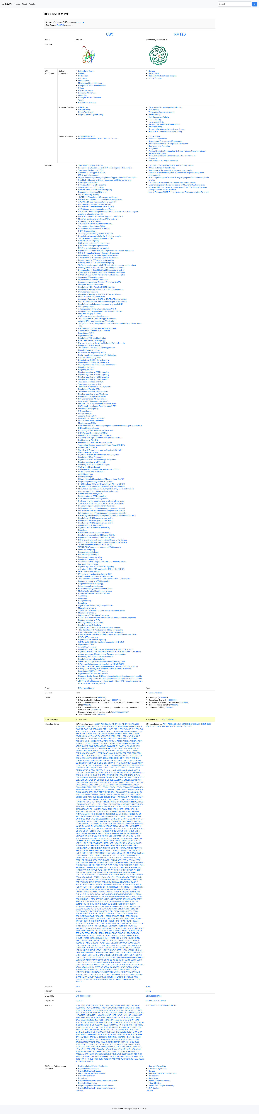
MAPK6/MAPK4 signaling (88, 408)
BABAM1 (104, 743)
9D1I (96, 1059)
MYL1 (89, 840)
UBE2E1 (137, 945)
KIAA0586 (86, 814)
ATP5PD (104, 741)
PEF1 (90, 862)
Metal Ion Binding (155, 126)
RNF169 (136, 891)
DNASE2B (94, 777)
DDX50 (128, 772)
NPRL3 (91, 850)
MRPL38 (115, 833)
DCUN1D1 (99, 772)
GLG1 (134, 792)
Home (17, 4)
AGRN (125, 726)
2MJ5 (103, 1015)
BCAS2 (96, 746)
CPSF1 (111, 767)
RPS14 (116, 896)
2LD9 (127, 1012)
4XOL (130, 1034)
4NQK (100, 1034)
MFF (97, 828)
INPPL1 (138, 806)
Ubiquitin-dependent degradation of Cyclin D (95, 481)
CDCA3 (105, 758)
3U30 (83, 1027)
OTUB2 (97, 855)
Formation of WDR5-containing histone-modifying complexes (172, 182)
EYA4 (95, 784)
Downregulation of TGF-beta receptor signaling (96, 260)
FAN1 (84, 787)
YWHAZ (79, 974)
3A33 (138, 1017)
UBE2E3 (79, 947)
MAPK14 (86, 823)
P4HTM (105, 857)
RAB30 (129, 879)
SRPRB (129, 913)
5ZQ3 (108, 1039)
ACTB (90, 726)
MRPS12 (130, 833)
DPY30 (127, 777)
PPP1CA (106, 870)
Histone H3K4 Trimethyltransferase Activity (165, 131)
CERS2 (138, 760)
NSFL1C (109, 850)
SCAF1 (83, 901)
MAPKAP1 (95, 823)
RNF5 (127, 894)
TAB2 (112, 918)
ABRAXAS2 (127, 724)
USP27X (79, 960)
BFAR (127, 746)
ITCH (99, 809)
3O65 (97, 1024)
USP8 (78, 964)
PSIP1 (90, 877)
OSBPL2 (140, 853)
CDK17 (128, 758)
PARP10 (137, 857)
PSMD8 (79, 879)
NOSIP (132, 848)
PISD (98, 865)
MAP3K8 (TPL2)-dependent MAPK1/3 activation (97, 403)
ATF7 (99, 741)
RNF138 (86, 891)
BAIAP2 (130, 743)
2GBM (88, 1010)
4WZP (119, 1034)
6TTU (112, 1044)
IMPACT (114, 806)
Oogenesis (153, 158)
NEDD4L (119, 845)
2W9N (98, 1017)
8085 (148, 986)
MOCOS (106, 831)
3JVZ (101, 1022)
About (24, 4)
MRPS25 (101, 835)
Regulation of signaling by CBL (90, 559)
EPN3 (89, 782)
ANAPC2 (139, 728)
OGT (109, 853)
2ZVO (133, 1017)
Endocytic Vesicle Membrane (89, 97)
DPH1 (121, 777)
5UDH (98, 1039)
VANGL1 (97, 964)
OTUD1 (104, 855)
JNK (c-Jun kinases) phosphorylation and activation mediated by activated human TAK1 (110, 324)
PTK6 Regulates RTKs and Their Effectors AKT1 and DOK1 (101, 484)
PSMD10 (104, 877)
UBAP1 (137, 942)
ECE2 (78, 780)
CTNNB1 (79, 770)
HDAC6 (103, 799)
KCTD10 (100, 811)
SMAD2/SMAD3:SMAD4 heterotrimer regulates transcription (101, 272)
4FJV (132, 1029)
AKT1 (165, 724)
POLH (102, 867)
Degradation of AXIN (86, 333)
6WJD (119, 1046)
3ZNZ (82, 1029)
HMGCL (106, 801)
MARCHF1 (112, 823)
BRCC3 (121, 748)
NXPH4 (104, 853)
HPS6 (140, 801)
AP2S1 (85, 736)
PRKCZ (93, 874)
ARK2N (79, 738)
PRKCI (87, 874)
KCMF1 (93, 811)
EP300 (139, 780)
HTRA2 (117, 804)
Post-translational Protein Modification (93, 1066)
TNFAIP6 (118, 928)
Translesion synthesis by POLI (90, 384)
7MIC (94, 1051)
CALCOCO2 (120, 750)
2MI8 (99, 1015)
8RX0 (127, 1056)
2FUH (133, 1007)
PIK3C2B (86, 865)
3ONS (115, 1024)
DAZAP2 (84, 772)
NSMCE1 (116, 850)
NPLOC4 (79, 850)
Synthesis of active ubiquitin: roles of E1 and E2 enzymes (101, 501)
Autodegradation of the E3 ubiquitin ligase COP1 (97, 308)
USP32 (109, 960)
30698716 (101, 697)
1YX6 (107, 1007)
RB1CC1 (93, 884)
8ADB (92, 1054)
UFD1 (135, 952)
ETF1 (136, 782)
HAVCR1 (139, 797)
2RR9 (88, 1017)
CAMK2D (135, 750)
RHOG (126, 887)
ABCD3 (104, 724)
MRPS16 (137, 833)
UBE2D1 (115, 945)
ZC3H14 (100, 974)
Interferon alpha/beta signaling (90, 557)
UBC (109, 34)
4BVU (107, 1029)
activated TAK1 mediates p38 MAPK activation (96, 321)
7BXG (98, 1049)
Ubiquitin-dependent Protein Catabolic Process (96, 1085)
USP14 (84, 957)
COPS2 (127, 765)
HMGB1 (99, 801)
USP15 (90, 957)
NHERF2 (106, 848)
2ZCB (123, 1017)
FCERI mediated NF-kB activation (91, 296)
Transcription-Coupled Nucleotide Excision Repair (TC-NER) (101, 445)
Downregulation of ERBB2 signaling (92, 496)
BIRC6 (84, 748)
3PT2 (126, 1024)
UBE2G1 (86, 947)
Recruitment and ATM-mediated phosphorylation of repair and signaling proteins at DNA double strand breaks (110, 426)
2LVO (131, 1012)
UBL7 (125, 950)
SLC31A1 (137, 906)
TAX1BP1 (80, 921)
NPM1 (85, 850)
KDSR (118, 811)
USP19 (111, 957)
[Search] (254, 4)
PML (141, 865)
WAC (112, 967)
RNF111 (110, 889)
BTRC (88, 750)
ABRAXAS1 (117, 724)
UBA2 (113, 942)
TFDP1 (122, 923)
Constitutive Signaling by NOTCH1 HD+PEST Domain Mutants (102, 299)
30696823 (163, 697)
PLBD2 (115, 865)
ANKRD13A (118, 731)
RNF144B (101, 891)
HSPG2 (111, 804)
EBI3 (137, 777)
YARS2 (105, 972)
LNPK (113, 818)
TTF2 (107, 940)
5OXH (88, 1039)
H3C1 (209, 724)
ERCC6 (114, 782)
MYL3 (94, 840)
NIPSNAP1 (115, 848)
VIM (123, 964)
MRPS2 (79, 835)
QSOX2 (115, 879)
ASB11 (98, 738)
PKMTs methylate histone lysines (162, 167)
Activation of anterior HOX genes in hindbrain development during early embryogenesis (176, 173)
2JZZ (136, 1010)
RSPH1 (87, 899)
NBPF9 (106, 843)
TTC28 (96, 940)
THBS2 (134, 923)
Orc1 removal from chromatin (89, 467)
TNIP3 (135, 928)
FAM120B (119, 784)
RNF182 (86, 894)
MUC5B (127, 838)
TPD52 (101, 933)
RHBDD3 (114, 887)
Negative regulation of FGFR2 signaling (93, 374)
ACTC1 (96, 726)
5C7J (105, 1037)
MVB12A (138, 838)
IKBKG (99, 806)
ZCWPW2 (116, 974)
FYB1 (119, 789)
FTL (114, 789)
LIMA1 (93, 818)
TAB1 (107, 918)
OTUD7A (79, 857)
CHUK (128, 763)
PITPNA (104, 865)
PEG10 (96, 862)
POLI (107, 867)
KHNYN (79, 814)
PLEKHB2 (128, 865)
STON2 (109, 916)
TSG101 (85, 940)
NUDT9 (78, 853)
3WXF (129, 1027)
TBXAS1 (123, 921)
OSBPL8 (79, 855)
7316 (78, 986)
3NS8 (92, 1024)
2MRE (114, 1015)
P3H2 (99, 857)
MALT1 (97, 821)
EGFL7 (88, 780)
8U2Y (168, 1005)
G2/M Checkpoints (85, 474)
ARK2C (137, 736)
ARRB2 (92, 738)
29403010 (116, 712)
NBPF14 (93, 843)
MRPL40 (123, 833)
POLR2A (165, 726)
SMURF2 (134, 908)
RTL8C (109, 899)
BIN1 (132, 746)
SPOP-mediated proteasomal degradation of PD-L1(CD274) (101, 664)
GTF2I (123, 794)
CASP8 (106, 753)
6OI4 (127, 1042)
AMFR (105, 728)
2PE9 (78, 1017)
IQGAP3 (85, 809)
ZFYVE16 (87, 977)
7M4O (83, 1051)
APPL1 (113, 736)
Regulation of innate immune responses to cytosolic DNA (100, 304)
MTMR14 (87, 838)
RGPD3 (102, 887)
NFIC (90, 848)
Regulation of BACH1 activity (89, 625)
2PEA (83, 1017)
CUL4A (121, 770)
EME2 (126, 780)
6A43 (132, 1039)
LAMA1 (97, 816)
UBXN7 (111, 952)
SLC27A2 (122, 906)
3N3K (87, 1024)
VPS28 (140, 964)
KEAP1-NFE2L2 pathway (88, 637)
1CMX (83, 1005)
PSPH (84, 879)
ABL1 (109, 724)
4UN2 (105, 1034)
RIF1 (132, 887)
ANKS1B (96, 733)
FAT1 (95, 787)
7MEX (88, 1051)
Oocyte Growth (154, 136)
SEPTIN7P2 (96, 904)
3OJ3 (106, 1024)
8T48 (87, 1059)
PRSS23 (79, 877)
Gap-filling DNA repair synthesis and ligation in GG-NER (100, 437)
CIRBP (140, 763)
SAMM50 (126, 899)
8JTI (135, 1054)
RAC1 (85, 882)
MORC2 (113, 831)
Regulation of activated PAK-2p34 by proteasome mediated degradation (106, 250)
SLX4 (104, 908)
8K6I (82, 1056)
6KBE (103, 1042)
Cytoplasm (82, 78)
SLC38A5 (79, 908)
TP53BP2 (94, 933)
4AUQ (92, 1029)
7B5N (83, 1049)
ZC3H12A (92, 974)
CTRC (85, 770)
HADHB (133, 797)
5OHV (83, 1039)
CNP (100, 765)
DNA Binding (154, 109)
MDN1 (127, 826)
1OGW (117, 1005)
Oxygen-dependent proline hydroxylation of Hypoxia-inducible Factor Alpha (107, 177)
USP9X (84, 964)
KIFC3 (105, 814)
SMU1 (120, 908)
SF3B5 (115, 904)
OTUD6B (136, 855)
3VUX (113, 1027)
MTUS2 (114, 838)
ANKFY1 (95, 731)
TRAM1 (92, 935)
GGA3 (118, 792)
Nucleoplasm (83, 75)
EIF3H (99, 780)
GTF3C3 (79, 797)
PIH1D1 (79, 865)
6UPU (78, 1046)
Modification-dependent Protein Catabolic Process (97, 138)
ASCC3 (127, 738)
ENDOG (132, 780)
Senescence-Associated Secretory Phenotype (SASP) (99, 282)
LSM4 (137, 818)
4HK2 (137, 1029)
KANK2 (79, 811)
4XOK (125, 1034)
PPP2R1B (80, 872)
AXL (82, 743)
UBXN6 (105, 952)
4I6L (82, 1032)
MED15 (138, 826)
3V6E (98, 1027)
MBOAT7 (109, 826)
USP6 (132, 962)
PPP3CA (104, 872)
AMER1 (99, 728)
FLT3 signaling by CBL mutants (90, 622)
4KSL (130, 1032)
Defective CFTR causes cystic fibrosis (93, 401)
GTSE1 (93, 797)
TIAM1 (84, 925)
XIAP (134, 969)
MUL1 (132, 838)
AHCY (139, 726)
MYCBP (83, 840)
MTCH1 (138, 835)
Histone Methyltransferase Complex (162, 75)
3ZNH (139, 1027)
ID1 (141, 804)
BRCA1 (114, 748)
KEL (130, 811)
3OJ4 (111, 1024)
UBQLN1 (131, 950)
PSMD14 (119, 877)
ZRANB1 (117, 979)
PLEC (121, 865)
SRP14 (117, 913)
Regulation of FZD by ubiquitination (92, 338)
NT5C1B (130, 850)
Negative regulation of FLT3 (89, 620)
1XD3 (92, 1007)
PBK (84, 860)
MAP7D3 (79, 823)
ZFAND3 (132, 974)
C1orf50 (106, 750)
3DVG (107, 1020)
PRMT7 (112, 874)
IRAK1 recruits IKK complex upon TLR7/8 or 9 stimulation (100, 632)
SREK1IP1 (109, 913)
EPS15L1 (102, 782)
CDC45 (94, 758)
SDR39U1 (127, 901)
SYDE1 (96, 918)
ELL (115, 780)
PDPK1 (138, 860)
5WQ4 (103, 1039)
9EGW (141, 1059)
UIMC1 (84, 955)
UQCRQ (115, 955)
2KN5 (113, 1012)
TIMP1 (90, 925)
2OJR (139, 1015)
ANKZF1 (103, 733)
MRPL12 (86, 833)
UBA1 (108, 942)
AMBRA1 (92, 728)
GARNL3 (79, 792)
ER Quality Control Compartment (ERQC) (94, 532)
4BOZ (102, 1029)
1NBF (112, 1005)
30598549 (174, 704)
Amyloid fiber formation (87, 646)
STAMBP (92, 916)
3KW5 (125, 1022)
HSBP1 (84, 804)
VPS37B (92, 967)
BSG (131, 748)
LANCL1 (123, 816)
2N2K (125, 1015)
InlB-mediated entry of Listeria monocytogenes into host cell (101, 508)
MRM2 (131, 831)
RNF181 (79, 894)
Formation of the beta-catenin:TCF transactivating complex (171, 165)
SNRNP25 (97, 911)
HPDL (135, 801)
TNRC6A (90, 930)
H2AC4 (197, 724)
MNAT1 (99, 831)
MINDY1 (133, 828)
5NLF (129, 1037)
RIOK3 (78, 889)
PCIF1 (100, 860)
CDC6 (99, 758)
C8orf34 (112, 750)
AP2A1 (124, 733)
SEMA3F (79, 904)
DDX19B (116, 772)
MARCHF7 (80, 826)
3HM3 (78, 1022)
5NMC (138, 1037)
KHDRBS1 (136, 811)
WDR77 (96, 969)
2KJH (103, 1012)
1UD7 (88, 1007)
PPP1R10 (114, 870)
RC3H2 (113, 884)
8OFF (96, 1056)
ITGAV (104, 809)
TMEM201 (88, 928)
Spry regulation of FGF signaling (90, 187)
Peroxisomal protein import (88, 552)
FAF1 (107, 784)
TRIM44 (106, 938)
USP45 (96, 962)
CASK (100, 753)
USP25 (140, 957)
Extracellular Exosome (87, 102)
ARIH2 (131, 736)
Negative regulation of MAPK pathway (93, 394)
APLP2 (97, 736)
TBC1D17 (96, 921)
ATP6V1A (112, 741)
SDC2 (98, 901)
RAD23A (98, 882)
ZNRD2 (99, 979)
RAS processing (84, 600)
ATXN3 (119, 741)
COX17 (105, 767)
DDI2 (110, 772)
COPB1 (121, 765)
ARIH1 (125, 736)
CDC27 (133, 755)
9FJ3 (87, 1061)
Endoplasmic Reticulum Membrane (91, 85)
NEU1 (136, 845)
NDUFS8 (105, 845)
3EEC (117, 1020)
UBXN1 (91, 952)
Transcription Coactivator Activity (161, 112)
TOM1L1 (110, 930)
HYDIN (130, 804)
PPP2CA (129, 870)
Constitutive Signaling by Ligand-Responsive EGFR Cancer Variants (104, 180)
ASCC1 (114, 738)
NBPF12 (86, 843)
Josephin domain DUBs (87, 415)
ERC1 (108, 782)
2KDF (92, 1012)
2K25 (140, 1010)
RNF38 (117, 894)
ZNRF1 (105, 979)
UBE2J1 (101, 947)
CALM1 (128, 750)
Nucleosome (153, 1078)
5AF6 (87, 1037)
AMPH (116, 728)
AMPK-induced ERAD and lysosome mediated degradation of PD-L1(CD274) (108, 666)
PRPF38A (119, 874)
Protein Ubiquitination (86, 136)
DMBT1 (110, 775)
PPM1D (99, 870)
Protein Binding (84, 109)
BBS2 (90, 746)
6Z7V (135, 1046)
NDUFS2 (98, 845)
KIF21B (94, 814)
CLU (89, 765)
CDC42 (78, 758)
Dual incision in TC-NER (87, 447)
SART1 (139, 899)
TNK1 (141, 928)
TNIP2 (130, 928)
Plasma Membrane (85, 90)
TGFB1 (128, 923)
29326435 (169, 707)
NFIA (85, 848)
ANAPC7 (79, 731)
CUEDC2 (99, 770)
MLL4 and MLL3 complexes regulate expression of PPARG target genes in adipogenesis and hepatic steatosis (178, 188)
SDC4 (103, 901)
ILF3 (104, 806)
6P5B (132, 1042)
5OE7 (78, 1039)
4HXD (78, 1032)
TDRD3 (102, 923)
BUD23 (99, 750)
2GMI (104, 1010)
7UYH (128, 1051)
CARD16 (86, 753)
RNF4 (122, 894)
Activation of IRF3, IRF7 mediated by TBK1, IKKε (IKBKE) (101, 569)
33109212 (184, 702)
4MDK (78, 1034)
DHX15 (84, 775)
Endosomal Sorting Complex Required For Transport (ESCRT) (102, 561)
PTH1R (90, 879)
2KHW (97, 1012)
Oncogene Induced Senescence (90, 284)
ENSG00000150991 (83, 996)
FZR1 (124, 789)
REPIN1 (79, 887)
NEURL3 (79, 848)
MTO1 (101, 838)
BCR (116, 746)
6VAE (88, 1046)
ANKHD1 (102, 731)
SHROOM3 (104, 906)
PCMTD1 (106, 860)
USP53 (120, 962)
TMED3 (104, 925)
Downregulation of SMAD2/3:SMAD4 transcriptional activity (101, 267)
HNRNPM (129, 801)
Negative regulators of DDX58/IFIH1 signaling (96, 566)
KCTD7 (106, 811)
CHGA (110, 763)
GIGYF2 (124, 792)
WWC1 (116, 969)
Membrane (82, 95)
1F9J (93, 1005)
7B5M (78, 1049)
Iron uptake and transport (88, 564)
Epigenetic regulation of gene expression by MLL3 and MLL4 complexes (177, 184)
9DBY (115, 1059)
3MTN (141, 1022)
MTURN (107, 838)
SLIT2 (98, 908)
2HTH (109, 1010)
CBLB (129, 753)
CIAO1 (134, 763)
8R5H (122, 1056)
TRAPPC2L (100, 935)
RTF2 (98, 899)
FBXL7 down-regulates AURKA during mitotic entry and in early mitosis (106, 488)
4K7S (110, 1032)
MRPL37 (108, 833)
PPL (94, 870)
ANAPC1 (123, 728)
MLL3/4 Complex (155, 78)
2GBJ (78, 1010)
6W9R (108, 1046)
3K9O (111, 1022)
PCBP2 (94, 860)
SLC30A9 (129, 906)
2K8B (83, 1012)
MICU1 (120, 828)
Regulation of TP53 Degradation (90, 457)
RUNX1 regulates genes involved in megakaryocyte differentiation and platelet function (179, 178)
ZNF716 (79, 979)
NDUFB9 (90, 845)
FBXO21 (113, 787)
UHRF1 (78, 955)
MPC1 (126, 831)
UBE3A (113, 950)
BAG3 (124, 743)
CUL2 (110, 770)
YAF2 (99, 972)
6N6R (112, 1042)
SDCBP (110, 901)
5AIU (96, 1037)
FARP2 (90, 787)
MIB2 (107, 828)
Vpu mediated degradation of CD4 (91, 226)
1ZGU (112, 1007)
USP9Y (90, 964)
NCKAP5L (132, 843)
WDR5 (78, 969)
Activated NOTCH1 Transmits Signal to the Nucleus (98, 255)
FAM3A (79, 787)
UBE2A (102, 945)
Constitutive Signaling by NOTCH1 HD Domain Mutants (99, 294)
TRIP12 (118, 938)
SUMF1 (79, 918)
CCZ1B (111, 755)
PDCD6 (119, 860)
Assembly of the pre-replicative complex (94, 464)
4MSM (89, 1034)
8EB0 (121, 1054)
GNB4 (78, 794)
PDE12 (125, 860)
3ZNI (78, 1029)
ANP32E (111, 733)
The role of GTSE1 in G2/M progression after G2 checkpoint (101, 486)
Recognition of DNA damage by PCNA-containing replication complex (105, 167)
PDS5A (79, 862)
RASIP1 (79, 884)
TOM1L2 (117, 930)
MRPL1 (137, 831)
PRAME (119, 872)
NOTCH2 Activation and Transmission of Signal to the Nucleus (102, 301)
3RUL (140, 1024)
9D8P (110, 1059)
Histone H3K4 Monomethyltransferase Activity (167, 129)
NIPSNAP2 (124, 848)
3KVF (120, 1022)
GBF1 (90, 792)
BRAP (108, 748)
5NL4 (124, 1037)
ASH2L (170, 724)
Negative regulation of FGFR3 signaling (93, 377)
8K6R (87, 1056)
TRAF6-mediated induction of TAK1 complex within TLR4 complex (104, 578)
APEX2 (91, 736)
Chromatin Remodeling (157, 1066)
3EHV (127, 1020)
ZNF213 (120, 977)
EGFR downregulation (86, 231)
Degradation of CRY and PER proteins (93, 671)
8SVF (83, 1059)
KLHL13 (125, 814)
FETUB (79, 789)
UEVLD (130, 952)
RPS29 (134, 896)
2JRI (127, 1010)
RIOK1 (141, 887)
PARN (131, 857)
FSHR (110, 789)
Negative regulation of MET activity (92, 462)
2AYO (117, 1007)
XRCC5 (87, 972)
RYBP (119, 899)
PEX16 (108, 862)
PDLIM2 (132, 860)
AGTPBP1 (133, 726)
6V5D (83, 1046)
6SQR (93, 1044)
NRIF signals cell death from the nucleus (94, 243)
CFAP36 (85, 763)
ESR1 (191, 724)
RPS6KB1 (80, 899)
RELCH (138, 884)
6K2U (98, 1042)
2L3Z (122, 1012)
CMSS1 (95, 765)
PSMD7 (139, 877)
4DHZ (127, 1029)
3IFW (87, 1022)
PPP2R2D (88, 872)
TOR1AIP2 (80, 933)
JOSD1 (121, 809)
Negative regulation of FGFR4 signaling (93, 379)
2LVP (136, 1012)
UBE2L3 (115, 947)
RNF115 (123, 889)
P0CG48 (79, 1000)
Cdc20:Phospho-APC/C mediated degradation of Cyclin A (100, 216)
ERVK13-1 (129, 782)
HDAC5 (97, 799)
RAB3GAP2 (137, 879)
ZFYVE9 (94, 977)
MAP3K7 (118, 821)
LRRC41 (124, 818)
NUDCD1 (137, 850)
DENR (140, 772)
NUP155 (85, 853)
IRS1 (91, 809)
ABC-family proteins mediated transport (93, 316)
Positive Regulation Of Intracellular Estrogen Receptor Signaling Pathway (177, 151)
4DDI (118, 1029)
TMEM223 (97, 928)
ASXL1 (87, 741)
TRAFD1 (85, 935)
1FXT (97, 1005)
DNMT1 (109, 777)
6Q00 (137, 1042)
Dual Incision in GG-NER (88, 440)
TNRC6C (97, 930)
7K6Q (128, 1049)
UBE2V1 (99, 950)
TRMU (137, 938)
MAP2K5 (111, 821)
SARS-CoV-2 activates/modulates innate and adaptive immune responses (107, 617)
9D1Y (101, 1059)
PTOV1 (97, 879)
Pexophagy (82, 603)
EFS (82, 780)
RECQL (132, 884)
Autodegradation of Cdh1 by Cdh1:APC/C (94, 204)
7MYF (98, 1051)
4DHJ (122, 1029)
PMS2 (78, 867)
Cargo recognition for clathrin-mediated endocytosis (98, 491)
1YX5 (102, 1007)
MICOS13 (113, 828)
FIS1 (88, 789)
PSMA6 (97, 877)
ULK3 (95, 955)
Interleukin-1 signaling (86, 549)
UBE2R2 (79, 950)
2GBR (99, 1010)
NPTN (97, 850)
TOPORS (138, 930)
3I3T (82, 1022)
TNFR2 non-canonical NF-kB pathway (93, 391)
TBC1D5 (110, 921)
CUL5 (132, 770)
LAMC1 (116, 816)
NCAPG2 (118, 843)
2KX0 (117, 1012)
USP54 (126, 962)
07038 (78, 991)
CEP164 (106, 760)
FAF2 (112, 784)
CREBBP (177, 724)
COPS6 (140, 765)
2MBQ (88, 1015)
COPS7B (79, 767)
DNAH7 (123, 775)
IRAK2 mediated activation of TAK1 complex (95, 576)
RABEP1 (79, 882)
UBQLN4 (79, 952)
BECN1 (121, 746)
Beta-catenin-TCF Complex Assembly (163, 160)
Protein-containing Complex (159, 1080)
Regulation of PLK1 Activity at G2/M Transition (96, 287)
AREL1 (119, 736)
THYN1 (78, 925)
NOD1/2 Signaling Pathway (88, 194)
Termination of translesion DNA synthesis (94, 386)
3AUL (83, 1020)
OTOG (85, 855)
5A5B (140, 1034)
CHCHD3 (92, 763)
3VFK (103, 1027)
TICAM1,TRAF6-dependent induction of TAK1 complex (99, 547)
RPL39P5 (91, 896)
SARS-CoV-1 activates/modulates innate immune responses (101, 610)
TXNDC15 (94, 942)
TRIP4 (124, 938)
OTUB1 (91, 855)
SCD (89, 901)
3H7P (132, 1020)
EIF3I (104, 780)
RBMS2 (107, 884)
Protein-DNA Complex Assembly (161, 1085)
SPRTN (102, 913)
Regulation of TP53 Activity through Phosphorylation (98, 454)
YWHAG (136, 972)
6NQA (117, 1042)
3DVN (112, 1020)
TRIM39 (99, 938)
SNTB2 (110, 911)
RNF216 (104, 894)
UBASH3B (95, 945)
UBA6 (118, 942)
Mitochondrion (83, 80)
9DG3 (125, 1059)
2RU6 (93, 1017)
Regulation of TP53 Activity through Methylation (97, 459)
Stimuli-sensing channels (88, 291)
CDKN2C (79, 760)
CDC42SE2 (86, 758)
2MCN (93, 1015)
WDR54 (84, 969)
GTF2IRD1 (130, 794)
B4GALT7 (97, 743)
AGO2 (120, 726)
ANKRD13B (128, 731)
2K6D (78, 1012)
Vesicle (81, 100)
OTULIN (94, 857)
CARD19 (93, 753)
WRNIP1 (109, 969)
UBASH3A (86, 945)
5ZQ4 (113, 1039)
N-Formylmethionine (86, 688)
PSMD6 (133, 877)
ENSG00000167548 (153, 996)
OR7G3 (133, 853)
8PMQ (106, 1056)
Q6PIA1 (163, 1000)
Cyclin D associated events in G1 (91, 471)
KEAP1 (125, 811)
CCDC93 (104, 755)
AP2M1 (79, 736)
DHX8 (90, 775)
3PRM (121, 1024)
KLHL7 (138, 814)
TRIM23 (122, 935)
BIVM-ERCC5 (92, 748)
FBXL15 (106, 787)
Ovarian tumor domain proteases (91, 420)
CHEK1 (105, 763)
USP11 (133, 955)
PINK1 (92, 865)
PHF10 (119, 862)
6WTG (129, 1046)
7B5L (139, 1046)
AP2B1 (136, 733)
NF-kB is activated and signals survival (93, 248)
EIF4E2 (110, 780)
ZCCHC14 (108, 974)
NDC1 (84, 845)
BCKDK (103, 746)
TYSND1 (102, 942)
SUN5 (84, 918)
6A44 (137, 1039)
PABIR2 (112, 857)
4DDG (112, 1029)
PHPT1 (140, 862)
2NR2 (130, 1015)
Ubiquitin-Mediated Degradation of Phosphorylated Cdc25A (101, 479)
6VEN (98, 1046)
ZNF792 (92, 979)
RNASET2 (96, 889)
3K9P (116, 1022)
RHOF (121, 887)
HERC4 (135, 799)
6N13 (108, 1042)
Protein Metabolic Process (88, 1068)
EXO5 (78, 784)
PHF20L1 (126, 862)
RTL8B (103, 899)
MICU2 (126, 828)
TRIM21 (115, 935)
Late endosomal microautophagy (91, 586)
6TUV (117, 1044)
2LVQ (141, 1012)
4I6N (86, 1032)
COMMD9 (113, 765)
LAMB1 (110, 816)
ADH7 (115, 726)
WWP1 (122, 969)
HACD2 (120, 797)
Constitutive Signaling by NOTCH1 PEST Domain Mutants (101, 289)
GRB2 (88, 794)
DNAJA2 (137, 775)
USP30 (97, 960)
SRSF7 (135, 913)
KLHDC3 (111, 814)
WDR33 (129, 967)
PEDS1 (85, 862)
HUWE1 (124, 804)
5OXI (93, 1039)
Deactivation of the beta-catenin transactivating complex (100, 311)
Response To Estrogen (157, 153)
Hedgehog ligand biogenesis (89, 350)
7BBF (93, 1049)
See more (79, 1090)
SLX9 (109, 908)
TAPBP (138, 918)
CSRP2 (131, 767)
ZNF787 (86, 979)
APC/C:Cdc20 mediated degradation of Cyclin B (97, 201)
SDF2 (115, 901)
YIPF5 (110, 972)
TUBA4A (128, 940)
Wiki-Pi (7, 4)
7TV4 (118, 1051)
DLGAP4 (103, 775)
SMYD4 (79, 911)
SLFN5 (93, 908)
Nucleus (81, 73)
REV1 (85, 887)
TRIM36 (92, 938)
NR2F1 (102, 850)
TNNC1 (83, 930)
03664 (148, 991)
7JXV (118, 1049)
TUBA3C (113, 940)
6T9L (102, 1044)
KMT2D (180, 34)
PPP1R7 (122, 870)
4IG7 (91, 1032)
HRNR (78, 804)
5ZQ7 (128, 1039)
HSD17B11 (92, 804)
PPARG (79, 870)
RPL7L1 (98, 896)
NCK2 (124, 843)
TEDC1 (109, 923)
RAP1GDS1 (126, 882)
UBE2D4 (130, 945)
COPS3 (134, 765)
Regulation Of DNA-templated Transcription (165, 141)
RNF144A (93, 891)
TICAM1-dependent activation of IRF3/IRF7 (95, 544)
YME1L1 (117, 972)
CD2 (115, 755)
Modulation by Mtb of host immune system (95, 591)
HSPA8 (104, 804)
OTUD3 (110, 855)
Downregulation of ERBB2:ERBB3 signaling (95, 189)
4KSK (125, 1032)
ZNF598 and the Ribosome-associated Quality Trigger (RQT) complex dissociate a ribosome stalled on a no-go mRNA (110, 682)
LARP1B (79, 818)
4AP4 (87, 1029)
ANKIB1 (110, 731)
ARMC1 (85, 738)
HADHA (126, 797)
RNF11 (103, 889)
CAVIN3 (119, 753)
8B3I (107, 1054)
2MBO (82, 1015)
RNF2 (92, 894)
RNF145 (109, 891)
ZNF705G (134, 977)
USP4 (78, 962)
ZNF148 (113, 977)
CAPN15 (79, 753)
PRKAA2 (132, 872)
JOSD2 (127, 809)
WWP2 (128, 969)
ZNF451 (127, 977)
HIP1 (78, 801)
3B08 (88, 1020)
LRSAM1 (131, 818)
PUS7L (109, 879)
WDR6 (90, 969)
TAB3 (117, 918)
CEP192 (113, 760)
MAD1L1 (90, 821)
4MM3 (83, 1034)
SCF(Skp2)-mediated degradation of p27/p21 (95, 233)
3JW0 (106, 1022)
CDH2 (111, 758)
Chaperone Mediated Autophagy (90, 583)
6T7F (98, 1044)
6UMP (131, 1044)
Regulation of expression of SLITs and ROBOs (96, 535)
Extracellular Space (85, 71)
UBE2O (122, 947)
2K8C (88, 1012)
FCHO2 (140, 787)
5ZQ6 (123, 1039)
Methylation (153, 148)
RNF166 (123, 891)
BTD (84, 750)
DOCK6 (115, 777)
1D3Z (88, 1005)
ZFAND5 (139, 974)
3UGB (88, 1027)
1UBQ (82, 1007)
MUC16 (120, 838)
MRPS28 (108, 835)
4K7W (120, 1032)
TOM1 (104, 930)
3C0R (102, 1020)
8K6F (78, 1056)
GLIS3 (139, 792)
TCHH (78, 923)
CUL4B (127, 770)
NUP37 (91, 853)
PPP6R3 (112, 872)
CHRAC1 (122, 763)
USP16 (97, 957)
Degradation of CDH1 (86, 644)
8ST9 (78, 1059)
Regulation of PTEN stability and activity (94, 527)
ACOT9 (78, 726)
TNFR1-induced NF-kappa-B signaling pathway (96, 347)
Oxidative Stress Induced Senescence (93, 279)
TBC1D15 (88, 921)
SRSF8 (78, 916)
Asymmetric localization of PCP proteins (94, 330)
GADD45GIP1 (132, 789)
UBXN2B (98, 952)
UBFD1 (119, 950)
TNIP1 (124, 928)
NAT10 (124, 840)
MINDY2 (140, 828)
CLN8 (78, 765)
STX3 (128, 916)
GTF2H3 (110, 794)
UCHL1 (117, 952)
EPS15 (95, 782)
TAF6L (132, 918)
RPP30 (110, 896)
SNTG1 (117, 911)
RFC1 (90, 887)
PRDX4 (126, 872)
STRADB (115, 916)
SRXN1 (85, 916)
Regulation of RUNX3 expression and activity (95, 522)
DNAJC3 (86, 777)
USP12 (139, 955)
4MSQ (94, 1034)
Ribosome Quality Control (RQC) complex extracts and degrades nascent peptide (110, 676)
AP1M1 (118, 733)
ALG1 (86, 728)
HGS (140, 799)
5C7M (110, 1037)
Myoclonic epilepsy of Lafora (89, 313)
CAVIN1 (112, 753)
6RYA (83, 1044)
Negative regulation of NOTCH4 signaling (94, 581)
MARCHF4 (130, 823)
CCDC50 (89, 755)
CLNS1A (84, 765)
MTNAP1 (94, 838)
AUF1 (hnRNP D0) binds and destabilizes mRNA (97, 328)
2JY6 (131, 1010)
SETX (110, 904)
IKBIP (87, 806)
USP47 (108, 962)
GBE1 (85, 792)
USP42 (90, 962)
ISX (95, 809)
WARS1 (117, 967)
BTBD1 (136, 748)
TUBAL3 (135, 940)
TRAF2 (115, 933)
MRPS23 (93, 835)
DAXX (78, 772)
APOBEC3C (105, 736)
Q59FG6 (156, 1000)
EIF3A (93, 780)
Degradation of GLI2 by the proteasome (93, 362)
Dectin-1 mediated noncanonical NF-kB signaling (97, 355)
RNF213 (98, 894)
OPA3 (114, 853)
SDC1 (93, 901)
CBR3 (78, 755)
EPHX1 (79, 782)
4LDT (140, 1032)
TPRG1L (108, 933)
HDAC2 (91, 799)
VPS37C (99, 967)
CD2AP (121, 755)
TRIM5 (112, 938)
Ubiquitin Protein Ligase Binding (90, 114)
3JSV (96, 1022)
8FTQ (126, 1054)
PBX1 (88, 860)
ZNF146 (106, 977)
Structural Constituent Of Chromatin (162, 1073)
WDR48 (136, 967)
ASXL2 (93, 741)
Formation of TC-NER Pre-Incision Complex (95, 442)
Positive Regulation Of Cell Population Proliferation (168, 143)
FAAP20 (101, 784)
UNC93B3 (107, 955)
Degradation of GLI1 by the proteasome (93, 360)
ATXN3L (126, 741)
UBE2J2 (108, 947)
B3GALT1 (89, 743)
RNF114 (116, 889)
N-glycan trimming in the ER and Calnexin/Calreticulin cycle (101, 343)
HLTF (94, 801)
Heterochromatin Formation (159, 146)
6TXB (122, 1044)
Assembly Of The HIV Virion (89, 221)
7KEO (133, 1049)
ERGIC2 (121, 782)
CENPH (99, 760)
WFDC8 (103, 969)
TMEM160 (80, 928)
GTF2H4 (117, 794)
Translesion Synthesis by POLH (90, 170)
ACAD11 (135, 724)
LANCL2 (130, 816)
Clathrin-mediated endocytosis (90, 493)
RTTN (114, 899)
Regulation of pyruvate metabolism (91, 659)
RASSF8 (86, 884)
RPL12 (132, 894)
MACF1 (83, 821)
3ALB (78, 1020)
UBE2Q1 (128, 947)
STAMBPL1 (100, 916)
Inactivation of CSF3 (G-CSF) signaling (93, 615)
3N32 (82, 1024)
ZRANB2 (125, 979)
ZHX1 (100, 977)
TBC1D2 (103, 921)
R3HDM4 (122, 879)
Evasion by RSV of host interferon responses (95, 656)
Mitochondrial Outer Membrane (90, 83)
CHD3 (99, 763)
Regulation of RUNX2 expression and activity (95, 518)
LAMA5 (104, 816)
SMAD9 (179, 726)
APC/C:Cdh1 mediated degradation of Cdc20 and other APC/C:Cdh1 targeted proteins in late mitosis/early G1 (108, 212)
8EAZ (116, 1054)
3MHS (135, 1022)
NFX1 (94, 848)
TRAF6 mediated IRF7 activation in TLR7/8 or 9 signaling (100, 629)
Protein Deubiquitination (87, 1083)
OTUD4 (116, 855)
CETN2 (78, 763)
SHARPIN (88, 906)
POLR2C (113, 867)
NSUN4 (124, 850)
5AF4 (78, 1037)
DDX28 (122, 772)
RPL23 (138, 894)
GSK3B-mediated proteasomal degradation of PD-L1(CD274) (101, 661)
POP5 (133, 867)
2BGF (122, 1007)
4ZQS (135, 1034)
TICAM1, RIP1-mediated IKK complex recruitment (97, 197)
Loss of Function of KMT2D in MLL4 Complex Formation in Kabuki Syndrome (179, 192)
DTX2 (132, 777)
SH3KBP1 (80, 906)
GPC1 (83, 794)
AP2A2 (130, 733)
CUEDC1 (92, 770)
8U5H (92, 1059)
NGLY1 (100, 848)
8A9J (82, 1054)
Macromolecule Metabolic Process (91, 1073)
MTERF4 (79, 838)
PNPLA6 (90, 867)
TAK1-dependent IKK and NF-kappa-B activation (97, 318)
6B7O (88, 1042)
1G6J (102, 1005)
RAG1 (111, 882)
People (32, 4)
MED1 (132, 826)
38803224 (80, 22)
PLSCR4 (135, 865)
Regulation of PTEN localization (90, 525)
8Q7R (117, 1056)
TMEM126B (122, 925)
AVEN (78, 743)
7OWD (108, 1051)
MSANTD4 (130, 835)
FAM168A (135, 784)
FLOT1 (93, 789)
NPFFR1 (138, 848)
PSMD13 (111, 877)
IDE (77, 806)
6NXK (122, 1042)
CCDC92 (96, 755)
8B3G (102, 1054)
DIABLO (96, 775)
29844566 (172, 700)
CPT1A (118, 767)
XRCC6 (94, 972)
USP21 (122, 957)
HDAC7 (109, 799)
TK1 (95, 925)
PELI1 (102, 862)
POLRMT (121, 867)
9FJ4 (91, 1061)
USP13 (78, 957)
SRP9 (123, 913)
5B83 (101, 1037)
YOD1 (123, 972)
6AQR (78, 1042)
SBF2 (78, 901)
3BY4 (97, 1020)
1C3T (78, 1005)
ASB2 (103, 738)
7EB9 (113, 1049)
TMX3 (104, 928)
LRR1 (118, 818)
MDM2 (115, 826)
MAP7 (130, 821)
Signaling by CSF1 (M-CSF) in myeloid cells (95, 605)
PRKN (99, 874)
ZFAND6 (79, 977)
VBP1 (103, 964)
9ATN (173, 1005)
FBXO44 (133, 787)
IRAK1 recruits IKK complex (89, 571)
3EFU (122, 1020)
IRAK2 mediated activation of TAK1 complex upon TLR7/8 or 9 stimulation (107, 634)
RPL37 (84, 896)
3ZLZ (134, 1027)
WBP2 (123, 967)
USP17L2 (104, 957)
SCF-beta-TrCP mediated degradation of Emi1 (96, 206)
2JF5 (122, 1010)
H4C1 (154, 726)
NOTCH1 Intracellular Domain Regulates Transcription (99, 253)
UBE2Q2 (136, 947)
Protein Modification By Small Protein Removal (96, 1088)
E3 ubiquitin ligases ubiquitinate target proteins (96, 505)
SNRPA (104, 911)
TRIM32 (86, 938)
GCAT (96, 792)
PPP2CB (137, 870)
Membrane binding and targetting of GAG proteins (97, 219)
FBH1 (100, 787)
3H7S (137, 1020)
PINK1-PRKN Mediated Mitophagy (91, 340)
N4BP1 (105, 840)
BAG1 (119, 743)
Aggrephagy (83, 595)
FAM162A (127, 784)
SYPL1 (102, 918)
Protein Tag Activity (86, 112)
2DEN (127, 1007)
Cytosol (81, 88)
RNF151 (116, 891)
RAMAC (117, 882)
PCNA (113, 860)
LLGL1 (107, 818)
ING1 (120, 806)
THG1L (140, 923)
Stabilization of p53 (85, 476)
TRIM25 (128, 935)
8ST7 (136, 1056)
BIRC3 (78, 748)
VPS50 (106, 967)
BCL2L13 (110, 746)
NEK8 (125, 845)
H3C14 (148, 726)
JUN (137, 809)
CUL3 (115, 770)
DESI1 (78, 775)
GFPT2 (102, 792)
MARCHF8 (89, 826)
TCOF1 (83, 923)
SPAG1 (136, 911)
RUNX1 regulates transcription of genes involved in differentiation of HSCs (107, 515)
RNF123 (130, 889)
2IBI (113, 1010)
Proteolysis (82, 1078)
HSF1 (99, 804)
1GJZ (107, 1005)
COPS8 (86, 767)
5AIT (92, 1037)
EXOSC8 (84, 784)
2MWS (119, 1015)
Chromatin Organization (158, 138)
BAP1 (136, 743)
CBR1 (139, 753)
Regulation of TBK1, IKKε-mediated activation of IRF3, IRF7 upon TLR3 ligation (109, 651)
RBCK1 (100, 884)
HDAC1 (85, 799)
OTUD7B (86, 857)
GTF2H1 (103, 794)
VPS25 (134, 964)
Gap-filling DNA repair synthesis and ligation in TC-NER (99, 450)
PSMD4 (126, 877)
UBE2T (92, 950)
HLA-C (88, 801)
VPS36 (78, 967)
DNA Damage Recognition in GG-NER (93, 432)
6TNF (107, 1044)
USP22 (128, 957)
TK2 (99, 925)
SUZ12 (90, 918)
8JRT (131, 1054)
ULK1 (90, 955)
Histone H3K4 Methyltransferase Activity (164, 124)
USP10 (127, 955)
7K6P (123, 1049)
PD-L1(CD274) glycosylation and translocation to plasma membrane (104, 668)
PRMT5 (105, 874)
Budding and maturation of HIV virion (92, 192)
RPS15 (122, 896)
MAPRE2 (103, 823)
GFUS (107, 792)
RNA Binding (83, 107)
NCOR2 (79, 845)
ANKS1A (89, 733)
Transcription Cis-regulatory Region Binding (165, 107)
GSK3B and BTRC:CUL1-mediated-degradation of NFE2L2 (101, 642)
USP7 (137, 962)
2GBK (83, 1010)
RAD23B (105, 882)
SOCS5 (129, 911)
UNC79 (100, 955)
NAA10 (111, 840)
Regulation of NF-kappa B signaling (92, 639)
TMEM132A (132, 925)
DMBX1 (116, 775)
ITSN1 (110, 809)
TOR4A (87, 933)
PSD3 (85, 877)
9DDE (120, 1059)
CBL (124, 753)
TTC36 (102, 940)
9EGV (136, 1059)
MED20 (79, 828)
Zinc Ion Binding (155, 119)
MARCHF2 (121, 823)
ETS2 (140, 782)
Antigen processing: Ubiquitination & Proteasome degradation (102, 654)
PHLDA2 (133, 862)
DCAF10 (91, 772)
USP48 (114, 962)
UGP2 (140, 952)
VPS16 (128, 964)
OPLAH (120, 853)
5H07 (120, 1037)
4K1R (105, 1032)
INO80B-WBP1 (129, 806)
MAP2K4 (103, 821)
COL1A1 (106, 765)
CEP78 (125, 760)
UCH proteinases (84, 411)
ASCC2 (121, 738)
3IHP (92, 1022)
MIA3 (102, 828)
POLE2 (97, 867)
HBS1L (78, 799)
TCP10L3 (90, 923)
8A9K (87, 1054)
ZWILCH (79, 981)
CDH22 (117, 758)
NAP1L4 (118, 840)
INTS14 (79, 809)
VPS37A (85, 967)
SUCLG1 (134, 916)
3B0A (92, 1020)
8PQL (112, 1056)
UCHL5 (124, 952)
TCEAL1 (136, 921)
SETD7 (104, 904)
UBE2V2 (106, 950)
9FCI (78, 1061)
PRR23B (139, 874)
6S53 (88, 1044)
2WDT (103, 1017)
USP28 (86, 960)
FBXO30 (126, 787)
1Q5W (122, 1005)
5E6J (115, 1037)
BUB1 (93, 750)
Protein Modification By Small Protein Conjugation (97, 1080)
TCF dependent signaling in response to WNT (96, 238)
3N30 (78, 1024)
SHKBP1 (96, 906)
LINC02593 (100, 818)
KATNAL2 (86, 811)
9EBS (130, 1059)
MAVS (96, 826)
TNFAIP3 (110, 928)
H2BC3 (203, 724)
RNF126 (79, 891)
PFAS (113, 862)
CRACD (124, 767)
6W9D (103, 1046)
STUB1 (122, 916)
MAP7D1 (137, 821)
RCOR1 (126, 884)
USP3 (91, 960)
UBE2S (86, 950)
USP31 (103, 960)
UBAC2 (130, 942)
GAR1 (140, 789)
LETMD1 (86, 818)
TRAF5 (136, 933)
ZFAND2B (124, 974)
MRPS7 (116, 835)
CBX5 (83, 755)
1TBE (137, 1005)
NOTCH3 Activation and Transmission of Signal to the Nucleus (102, 539)
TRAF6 (78, 935)
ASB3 (108, 738)
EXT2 (90, 784)
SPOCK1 (94, 913)
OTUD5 (122, 855)
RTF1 (93, 899)
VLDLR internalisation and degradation (93, 498)
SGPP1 (133, 904)
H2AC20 (99, 797)
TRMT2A (130, 938)
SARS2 (133, 899)
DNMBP (102, 777)
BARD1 (79, 746)
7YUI (133, 1051)
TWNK (87, 942)
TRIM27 (79, 938)
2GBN (94, 1010)
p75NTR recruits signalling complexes (93, 245)
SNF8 (90, 911)
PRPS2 (132, 874)
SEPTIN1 (87, 904)
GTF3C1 (138, 794)
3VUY (118, 1027)
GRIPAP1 (95, 794)
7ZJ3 (78, 1054)
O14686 (149, 1000)
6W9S (113, 1046)
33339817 (124, 712)
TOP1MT (124, 930)
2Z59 (118, 1017)
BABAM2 (112, 743)
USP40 (83, 962)
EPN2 (84, 782)
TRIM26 (135, 935)
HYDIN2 (136, 804)
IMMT (108, 806)
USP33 (115, 960)
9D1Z (106, 1059)
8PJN (101, 1056)
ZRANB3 (132, 979)
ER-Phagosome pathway (88, 182)
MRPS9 (122, 835)
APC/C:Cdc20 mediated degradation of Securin (96, 209)
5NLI (133, 1037)
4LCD (135, 1032)
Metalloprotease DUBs (87, 423)
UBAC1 (124, 942)
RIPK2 (84, 889)
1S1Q (128, 1005)
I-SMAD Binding (155, 1083)
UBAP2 (79, 945)
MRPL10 (79, 833)
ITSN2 (115, 809)
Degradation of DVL (85, 335)
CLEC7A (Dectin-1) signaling (89, 357)
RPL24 (78, 896)
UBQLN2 (138, 950)
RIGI (136, 887)
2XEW (108, 1017)
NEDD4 (112, 845)
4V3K (110, 1034)
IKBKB (93, 806)
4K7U (115, 1032)
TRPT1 (78, 940)
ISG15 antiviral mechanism (88, 175)
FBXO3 (119, 787)
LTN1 (78, 821)
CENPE (93, 760)
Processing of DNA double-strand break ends (95, 430)
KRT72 (85, 816)
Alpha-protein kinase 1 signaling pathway (94, 593)
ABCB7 (97, 724)
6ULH (127, 1044)
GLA (130, 792)
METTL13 (91, 828)
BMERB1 (102, 748)
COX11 (99, 767)
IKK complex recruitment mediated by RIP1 (95, 574)
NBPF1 (130, 840)
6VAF (93, 1046)
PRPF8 (126, 874)
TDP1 (97, 923)
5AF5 (83, 1037)
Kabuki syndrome (155, 692)
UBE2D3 (123, 945)
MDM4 (121, 826)
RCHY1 (119, 884)
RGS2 (108, 887)
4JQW (100, 1032)
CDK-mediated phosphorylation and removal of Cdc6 (98, 469)
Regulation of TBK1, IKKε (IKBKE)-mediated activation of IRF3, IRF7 (105, 649)
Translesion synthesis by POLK (90, 381)
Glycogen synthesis (86, 306)
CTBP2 (137, 767)
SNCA (84, 911)
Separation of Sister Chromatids (90, 277)
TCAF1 (129, 921)
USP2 (116, 957)
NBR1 (112, 843)
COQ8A (93, 767)
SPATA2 (79, 913)
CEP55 (119, 760)
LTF (142, 818)
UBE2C (109, 945)
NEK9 (130, 845)
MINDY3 (79, 831)
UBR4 (85, 952)
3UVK (148, 1005)
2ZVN (128, 1017)
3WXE (123, 1027)
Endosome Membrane (86, 92)
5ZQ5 (118, 1039)
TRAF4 (130, 933)
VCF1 (108, 964)
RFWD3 (96, 887)
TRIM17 (108, 935)
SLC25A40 (114, 906)
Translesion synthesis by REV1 (90, 165)
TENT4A (115, 923)
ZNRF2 (111, 979)
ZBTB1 (85, 974)
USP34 (121, 960)
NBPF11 (79, 843)
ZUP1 (139, 979)
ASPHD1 (133, 738)
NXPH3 (98, 853)
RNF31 (111, 894)
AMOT (111, 728)
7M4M (138, 1049)
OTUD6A (129, 855)
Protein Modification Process (89, 1071)
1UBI (78, 1007)
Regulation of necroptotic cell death (92, 396)
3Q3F (136, 1024)
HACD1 (113, 797)
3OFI (101, 1024)
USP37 (133, 960)
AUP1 (140, 741)
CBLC (134, 753)
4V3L (115, 1034)
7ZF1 (137, 1051)
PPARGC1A (87, 870)
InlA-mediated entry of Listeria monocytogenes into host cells (102, 513)
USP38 (139, 960)
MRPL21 (101, 833)
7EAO (108, 1049)
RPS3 (140, 896)
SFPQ (121, 904)
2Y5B (114, 1017)
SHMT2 (165, 719)
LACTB (91, 816)
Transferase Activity (156, 122)
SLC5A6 (87, 908)
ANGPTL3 (87, 731)
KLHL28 (132, 814)
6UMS (137, 1044)
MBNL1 (102, 826)
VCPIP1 (118, 964)
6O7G (163, 1005)
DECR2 (135, 772)
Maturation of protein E (87, 608)
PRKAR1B (80, 874)
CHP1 (116, 763)
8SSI (131, 1056)
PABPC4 (118, 857)
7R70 (114, 1051)
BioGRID (60, 25)
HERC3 (129, 799)
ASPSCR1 (80, 741)
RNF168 (129, 891)
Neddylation (82, 530)
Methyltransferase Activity (159, 117)
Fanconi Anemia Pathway (88, 452)
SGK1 (126, 904)
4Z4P (158, 1005)
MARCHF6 (138, 823)
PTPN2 (103, 879)
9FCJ (82, 1061)
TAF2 (127, 918)
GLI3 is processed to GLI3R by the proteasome (96, 364)
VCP (112, 964)
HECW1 (116, 799)
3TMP (78, 1027)
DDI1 (106, 772)
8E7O (111, 1054)
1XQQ (97, 1007)
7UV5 (123, 1051)
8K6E (140, 1054)
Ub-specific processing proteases (91, 418)
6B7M (83, 1042)
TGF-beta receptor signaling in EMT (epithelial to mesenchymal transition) (107, 265)
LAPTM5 (137, 816)
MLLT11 (93, 831)
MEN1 (159, 726)
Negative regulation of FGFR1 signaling (93, 372)
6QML (78, 1044)
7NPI (103, 1051)
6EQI (93, 1042)
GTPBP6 (86, 797)
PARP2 (78, 860)
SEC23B (135, 901)
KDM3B (113, 811)
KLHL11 (118, 814)
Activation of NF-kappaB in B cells (91, 172)
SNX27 (123, 911)
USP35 (127, 960)
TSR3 (91, 940)
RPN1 (104, 896)
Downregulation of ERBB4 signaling (92, 184)
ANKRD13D (137, 731)
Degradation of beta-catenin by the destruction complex (99, 236)
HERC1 (122, 799)
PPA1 (138, 867)
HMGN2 (113, 801)
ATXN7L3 (133, 741)
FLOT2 (98, 789)
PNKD (83, 867)
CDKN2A (135, 758)
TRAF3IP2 (122, 933)
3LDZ (131, 1022)
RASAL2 (134, 882)
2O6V (134, 1015)
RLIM (89, 889)
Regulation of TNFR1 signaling (90, 345)
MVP (78, 840)
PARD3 (126, 857)
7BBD (88, 1049)
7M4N (78, 1051)
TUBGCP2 (80, 942)
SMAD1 (114, 908)
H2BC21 (106, 797)
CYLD (137, 770)
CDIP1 (122, 758)
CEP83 (131, 760)
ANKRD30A (80, 733)
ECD (141, 777)
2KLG (108, 1012)
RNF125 (137, 889)
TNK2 (78, 930)
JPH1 (133, 809)
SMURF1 (127, 908)
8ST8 (141, 1056)
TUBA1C (171, 719)
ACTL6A (102, 726)
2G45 (138, 1007)
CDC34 (139, 755)
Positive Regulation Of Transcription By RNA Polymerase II (172, 155)
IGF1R (81, 806)
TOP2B (132, 930)
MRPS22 (85, 835)
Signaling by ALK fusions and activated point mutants (99, 627)
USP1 (121, 955)
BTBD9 (78, 750)
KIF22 (99, 814)
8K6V (92, 1056)
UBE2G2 (94, 947)
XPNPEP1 (80, 972)
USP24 (134, 957)
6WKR (124, 1046)
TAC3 (122, 918)
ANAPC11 (131, 728)
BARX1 (85, 746)
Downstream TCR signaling (88, 240)
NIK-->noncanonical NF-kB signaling (92, 398)
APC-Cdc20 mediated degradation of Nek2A (95, 223)
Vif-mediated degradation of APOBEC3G (94, 228)
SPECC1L (87, 913)
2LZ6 (78, 1015)
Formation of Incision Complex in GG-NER (94, 435)
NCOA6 (139, 843)
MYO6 (99, 840)
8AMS (97, 1054)
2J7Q (118, 1010)
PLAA (110, 865)
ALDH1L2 (79, 728)
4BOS (97, 1029)
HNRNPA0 (121, 801)
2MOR (108, 1015)
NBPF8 (100, 843)
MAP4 (125, 821)
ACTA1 (85, 726)
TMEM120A (112, 925)
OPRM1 (126, 853)
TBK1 (117, 921)
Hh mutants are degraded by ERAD (92, 352)
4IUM (95, 1032)
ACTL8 (109, 726)
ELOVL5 (120, 780)
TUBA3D (120, 940)
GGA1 (112, 792)
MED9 (84, 828)
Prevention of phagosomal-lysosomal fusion (95, 588)
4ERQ (153, 1005)
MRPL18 (93, 833)
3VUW (108, 1027)
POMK (127, 867)
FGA (84, 789)
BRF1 (126, 748)
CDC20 (127, 755)
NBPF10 (137, 840)
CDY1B (86, 760)
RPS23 (128, 896)
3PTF (131, 1024)
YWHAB (129, 972)
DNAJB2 (79, 777)
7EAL (103, 1049)
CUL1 (106, 770)
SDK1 (120, 901)
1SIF (132, 1005)
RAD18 (91, 882)
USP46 (102, 962)
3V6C (93, 1027)
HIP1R (82, 801)
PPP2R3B (97, 872)
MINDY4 (86, 831)
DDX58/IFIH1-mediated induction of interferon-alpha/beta (100, 199)
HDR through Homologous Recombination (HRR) (97, 406)
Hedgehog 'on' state (85, 367)
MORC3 (120, 831)
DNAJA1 (129, 775)
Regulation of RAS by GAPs (89, 389)
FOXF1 (105, 789)
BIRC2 (136, 746)
